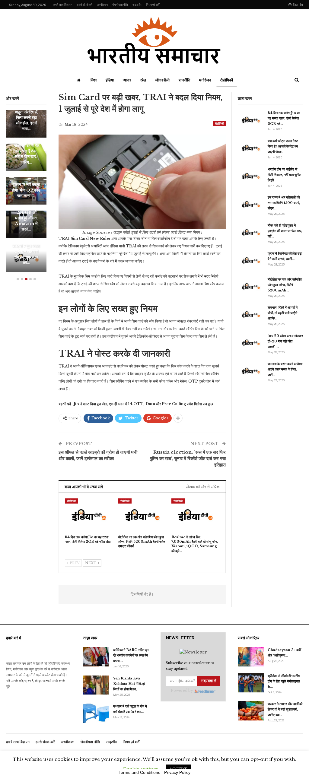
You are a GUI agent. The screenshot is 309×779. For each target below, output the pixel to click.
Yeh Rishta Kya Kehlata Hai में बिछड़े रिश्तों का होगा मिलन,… (129, 683)
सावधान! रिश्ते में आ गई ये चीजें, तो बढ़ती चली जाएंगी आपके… (283, 312)
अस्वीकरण (102, 4)
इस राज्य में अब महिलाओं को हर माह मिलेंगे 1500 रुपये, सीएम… (284, 202)
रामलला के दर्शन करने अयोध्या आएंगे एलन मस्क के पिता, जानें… (285, 369)
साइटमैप (137, 4)
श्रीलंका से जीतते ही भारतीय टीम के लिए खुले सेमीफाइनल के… (284, 681)
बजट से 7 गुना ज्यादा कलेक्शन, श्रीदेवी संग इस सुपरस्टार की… (26, 254)
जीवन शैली (162, 80)
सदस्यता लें (208, 680)
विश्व (94, 80)
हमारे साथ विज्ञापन (62, 4)
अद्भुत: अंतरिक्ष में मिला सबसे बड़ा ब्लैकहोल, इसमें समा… (26, 120)
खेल (143, 80)
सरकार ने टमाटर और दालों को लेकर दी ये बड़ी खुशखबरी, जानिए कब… (285, 709)
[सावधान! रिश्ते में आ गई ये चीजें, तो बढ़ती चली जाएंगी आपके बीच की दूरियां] (251, 314)
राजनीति (184, 80)
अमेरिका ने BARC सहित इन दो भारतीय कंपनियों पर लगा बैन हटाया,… (130, 655)
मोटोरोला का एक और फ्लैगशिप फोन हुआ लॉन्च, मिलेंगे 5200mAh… (285, 284)
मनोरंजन (205, 80)
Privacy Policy (177, 772)
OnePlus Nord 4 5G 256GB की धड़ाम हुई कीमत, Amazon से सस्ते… (26, 215)
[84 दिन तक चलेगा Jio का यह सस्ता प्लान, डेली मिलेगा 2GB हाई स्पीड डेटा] (89, 515)
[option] (26, 194)
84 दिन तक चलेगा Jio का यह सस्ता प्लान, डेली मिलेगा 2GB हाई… (284, 118)
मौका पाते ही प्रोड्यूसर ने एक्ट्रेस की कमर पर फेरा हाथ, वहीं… (285, 230)
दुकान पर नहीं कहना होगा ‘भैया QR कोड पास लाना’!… (26, 190)
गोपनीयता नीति (120, 4)
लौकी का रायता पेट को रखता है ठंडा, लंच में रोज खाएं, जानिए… (26, 154)
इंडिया (110, 80)
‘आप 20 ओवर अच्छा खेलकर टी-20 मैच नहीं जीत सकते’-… (285, 341)
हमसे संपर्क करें (84, 4)
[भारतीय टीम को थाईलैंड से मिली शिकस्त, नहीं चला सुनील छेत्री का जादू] (251, 176)
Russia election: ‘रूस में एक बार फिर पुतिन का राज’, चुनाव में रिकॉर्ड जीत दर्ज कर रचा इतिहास (188, 458)
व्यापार (127, 80)
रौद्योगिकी (226, 80)
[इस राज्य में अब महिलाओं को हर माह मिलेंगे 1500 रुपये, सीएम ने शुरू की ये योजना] (251, 204)
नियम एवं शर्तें (152, 4)
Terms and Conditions (139, 772)
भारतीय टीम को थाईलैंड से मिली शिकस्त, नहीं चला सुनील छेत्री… (284, 174)
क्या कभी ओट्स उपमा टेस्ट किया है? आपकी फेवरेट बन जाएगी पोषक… (283, 146)
